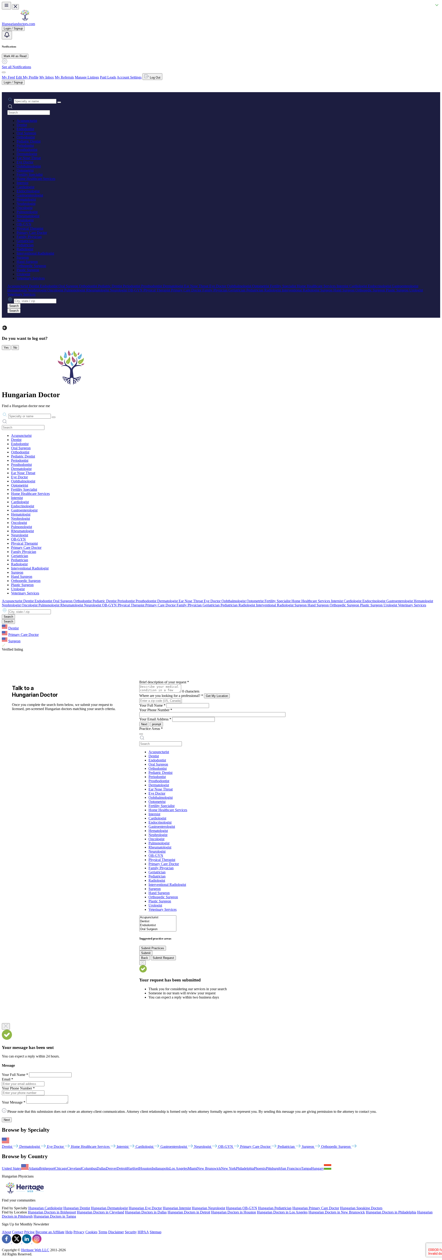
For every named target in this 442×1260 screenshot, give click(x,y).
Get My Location (217, 696)
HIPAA (143, 1232)
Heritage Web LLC (35, 1250)
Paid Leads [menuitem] (108, 77)
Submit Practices (152, 948)
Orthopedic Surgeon (31, 266)
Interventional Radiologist (35, 253)
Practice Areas (151, 729)
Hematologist (26, 199)
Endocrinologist (28, 191)
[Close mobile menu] (15, 6)
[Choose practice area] (141, 734)
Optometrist (25, 170)
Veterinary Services (31, 278)
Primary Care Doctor (32, 233)
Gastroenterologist (30, 195)
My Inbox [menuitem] (46, 77)
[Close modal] (6, 1026)
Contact (17, 1232)
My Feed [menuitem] (8, 77)
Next (144, 724)
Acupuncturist (27, 121)
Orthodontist (26, 137)
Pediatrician (25, 245)
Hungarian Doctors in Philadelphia (391, 1212)
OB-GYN (24, 224)
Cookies (91, 1232)
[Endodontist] (158, 925)
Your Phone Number (155, 710)
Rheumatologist (28, 216)
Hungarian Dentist (76, 1208)
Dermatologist (27, 154)
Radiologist (25, 249)
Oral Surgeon (26, 133)
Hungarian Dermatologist (109, 1208)
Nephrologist (26, 204)
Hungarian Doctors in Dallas (146, 1212)
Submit (146, 953)
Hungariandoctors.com (18, 24)
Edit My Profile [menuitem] (27, 77)
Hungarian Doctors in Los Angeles (282, 1212)
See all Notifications (16, 67)
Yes (6, 347)
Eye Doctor (25, 162)
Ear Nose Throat (29, 158)
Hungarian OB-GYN (241, 1208)
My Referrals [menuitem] (64, 77)
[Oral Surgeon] (158, 929)
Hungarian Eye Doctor (145, 1208)
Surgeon (23, 257)
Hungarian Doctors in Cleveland (100, 1212)
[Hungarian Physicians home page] (25, 20)
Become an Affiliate (49, 1232)
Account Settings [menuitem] (129, 77)
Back (144, 958)
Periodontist (25, 145)
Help (69, 1232)
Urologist (23, 274)
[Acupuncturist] (158, 917)
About (6, 1232)
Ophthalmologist (29, 166)
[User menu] (4, 72)
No (15, 347)
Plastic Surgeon (28, 270)
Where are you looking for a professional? (171, 696)
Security (131, 1232)
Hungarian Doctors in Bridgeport (52, 1212)
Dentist (22, 125)
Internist (22, 183)
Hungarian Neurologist (208, 1208)
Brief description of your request (164, 682)
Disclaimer (116, 1232)
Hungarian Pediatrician (274, 1208)
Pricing (29, 1232)
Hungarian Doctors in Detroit (189, 1212)
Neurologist (25, 220)
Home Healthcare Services (36, 179)
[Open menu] (6, 5)
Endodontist (25, 129)
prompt (156, 724)
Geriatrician (25, 241)
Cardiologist (25, 187)
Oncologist (24, 208)
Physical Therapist (30, 228)
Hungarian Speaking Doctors (361, 1208)
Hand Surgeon (27, 262)
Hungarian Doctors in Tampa (55, 1216)
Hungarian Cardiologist (45, 1208)
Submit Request (163, 958)
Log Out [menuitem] (154, 77)
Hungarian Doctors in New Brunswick (336, 1212)
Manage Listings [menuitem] (87, 77)
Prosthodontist (27, 150)
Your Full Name (152, 705)
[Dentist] (158, 921)
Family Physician (29, 237)
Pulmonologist (27, 212)
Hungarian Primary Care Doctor (315, 1208)
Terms (102, 1232)
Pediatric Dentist (29, 141)
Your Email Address (155, 719)
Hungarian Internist (177, 1208)
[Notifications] (7, 35)
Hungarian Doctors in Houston (233, 1212)
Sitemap (155, 1232)
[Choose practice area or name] (59, 102)
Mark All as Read (15, 56)
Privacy (78, 1232)
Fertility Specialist (30, 174)
